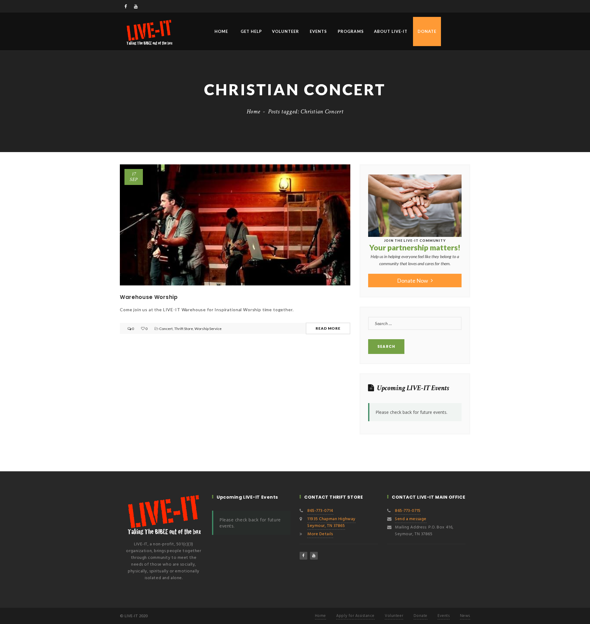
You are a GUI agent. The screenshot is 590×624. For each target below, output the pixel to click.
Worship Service (208, 328)
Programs (351, 31)
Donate (427, 31)
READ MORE (328, 328)
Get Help (251, 31)
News (465, 616)
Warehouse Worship (149, 297)
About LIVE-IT (391, 31)
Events (318, 31)
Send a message (411, 519)
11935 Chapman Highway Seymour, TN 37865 (331, 522)
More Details (320, 534)
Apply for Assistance (355, 616)
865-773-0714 (320, 510)
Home (221, 31)
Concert (166, 328)
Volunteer (285, 31)
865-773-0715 (408, 510)
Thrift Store (183, 328)
